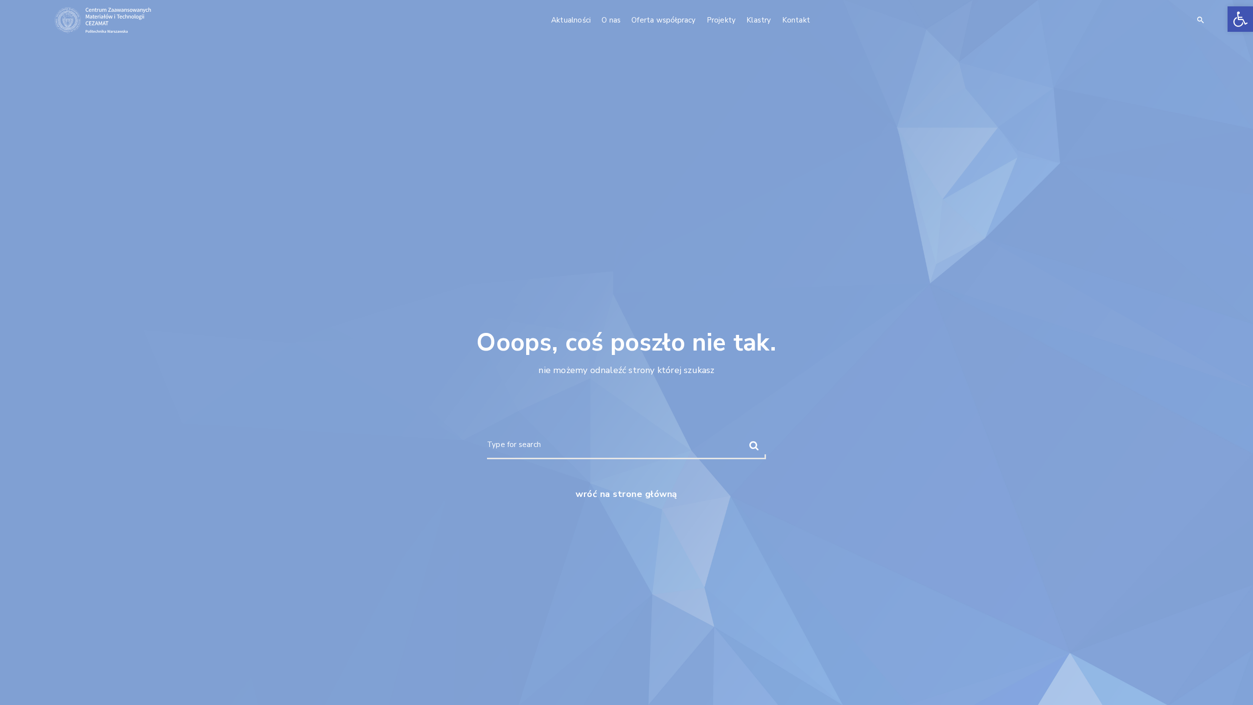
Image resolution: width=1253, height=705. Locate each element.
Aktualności (571, 20)
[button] (1240, 19)
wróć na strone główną (626, 494)
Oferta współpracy (663, 20)
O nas (611, 20)
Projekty (721, 20)
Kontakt (796, 20)
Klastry (758, 20)
